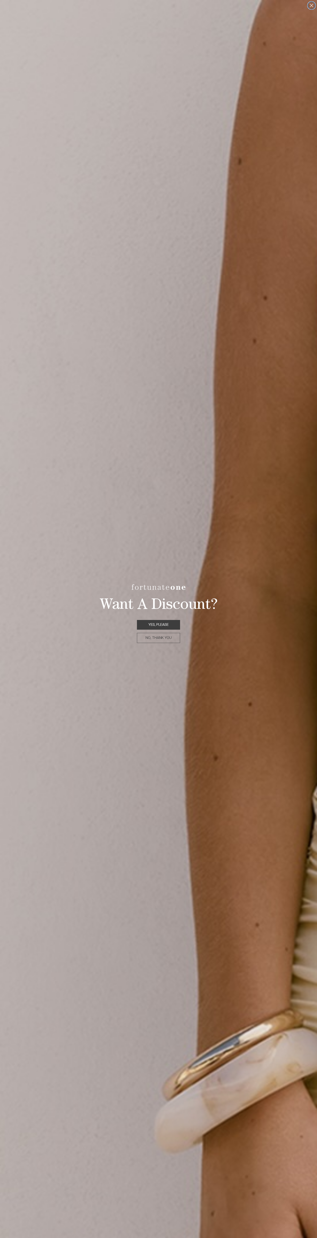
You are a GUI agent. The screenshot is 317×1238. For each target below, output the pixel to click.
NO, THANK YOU (159, 638)
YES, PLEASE (158, 625)
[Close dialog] (311, 5)
